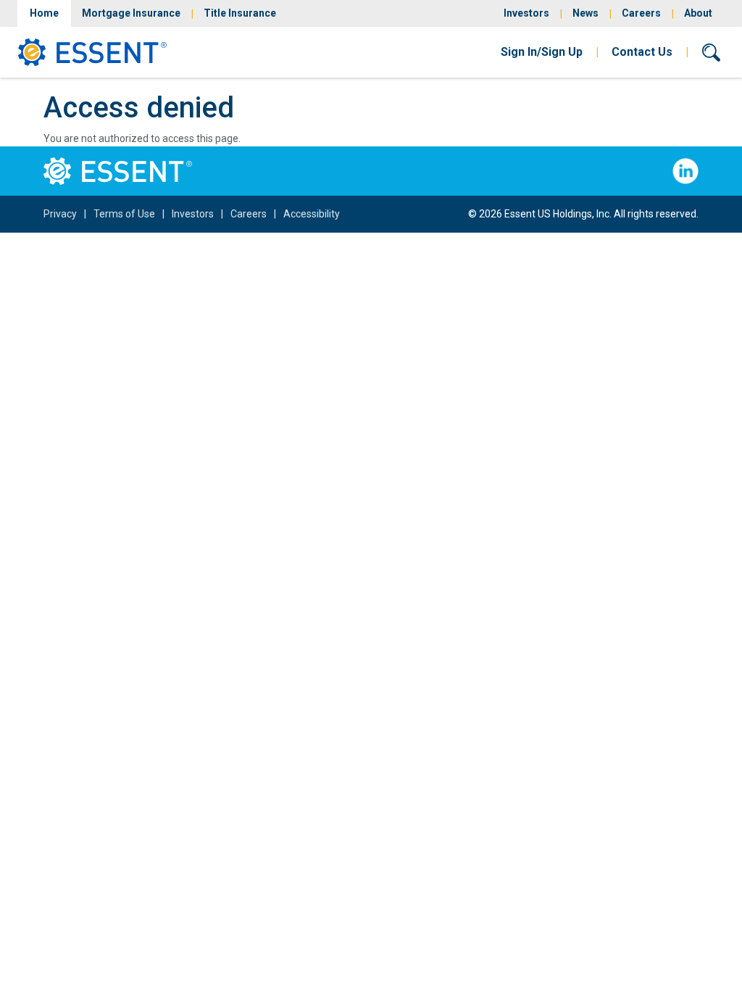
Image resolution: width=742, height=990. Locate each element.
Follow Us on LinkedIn (685, 171)
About (698, 13)
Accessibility (311, 214)
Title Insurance (240, 13)
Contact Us (642, 52)
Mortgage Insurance (131, 13)
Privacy (60, 214)
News (585, 13)
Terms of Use (124, 214)
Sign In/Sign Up (542, 52)
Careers (641, 13)
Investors (526, 13)
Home (44, 13)
